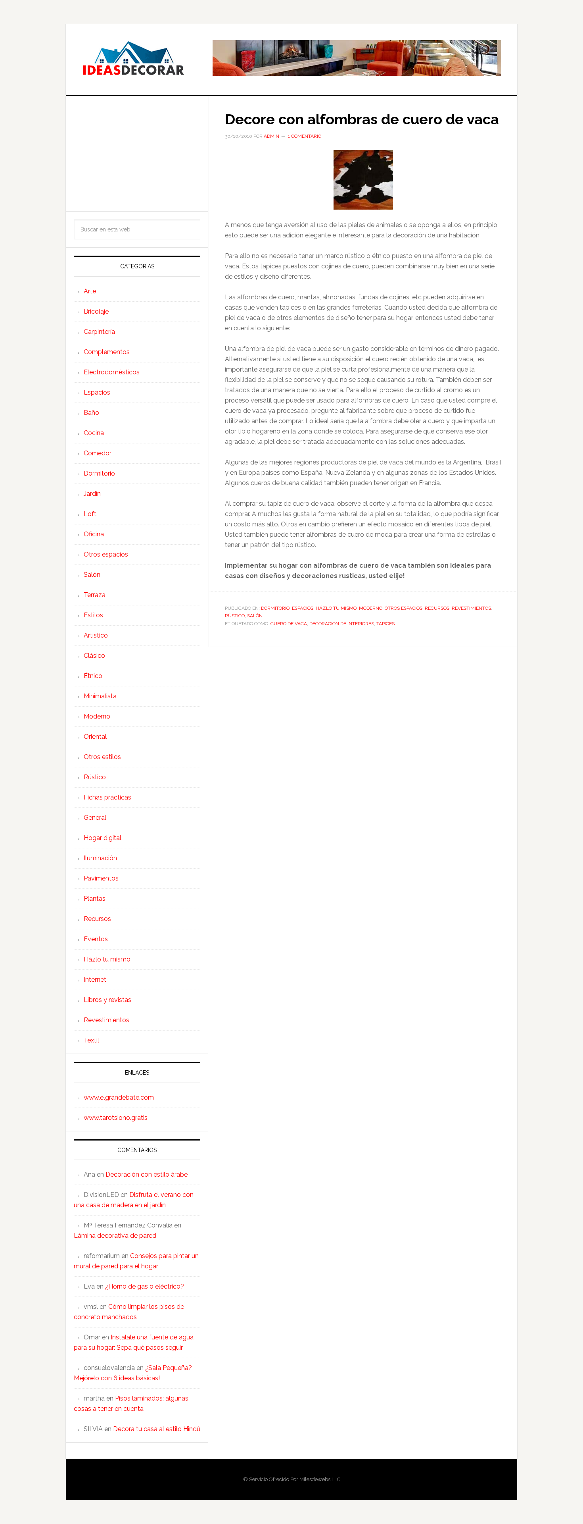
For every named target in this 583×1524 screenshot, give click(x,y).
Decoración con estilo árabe (146, 1174)
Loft (90, 514)
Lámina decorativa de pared (115, 1235)
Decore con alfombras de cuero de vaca (362, 119)
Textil (91, 1040)
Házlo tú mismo (336, 608)
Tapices (385, 623)
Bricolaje (96, 311)
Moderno (370, 608)
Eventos (96, 939)
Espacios (302, 608)
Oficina (94, 534)
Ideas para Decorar (133, 58)
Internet (95, 979)
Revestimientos (471, 608)
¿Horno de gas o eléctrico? (144, 1286)
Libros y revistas (107, 1000)
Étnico (93, 676)
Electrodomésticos (112, 372)
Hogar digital (102, 838)
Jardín (92, 493)
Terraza (94, 595)
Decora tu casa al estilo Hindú (156, 1429)
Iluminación (100, 858)
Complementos (107, 352)
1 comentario (304, 136)
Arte (90, 291)
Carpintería (99, 331)
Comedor (97, 453)
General (95, 817)
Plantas (94, 898)
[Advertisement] (137, 153)
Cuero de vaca (288, 623)
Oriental (95, 736)
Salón (255, 615)
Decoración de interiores (341, 623)
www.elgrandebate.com (119, 1097)
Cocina (94, 433)
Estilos (93, 615)
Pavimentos (101, 878)
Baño (91, 412)
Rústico (235, 615)
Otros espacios (403, 608)
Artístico (96, 635)
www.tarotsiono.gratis (116, 1117)
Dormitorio (275, 608)
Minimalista (100, 696)
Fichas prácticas (107, 797)
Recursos (437, 608)
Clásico (94, 655)
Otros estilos (102, 757)
